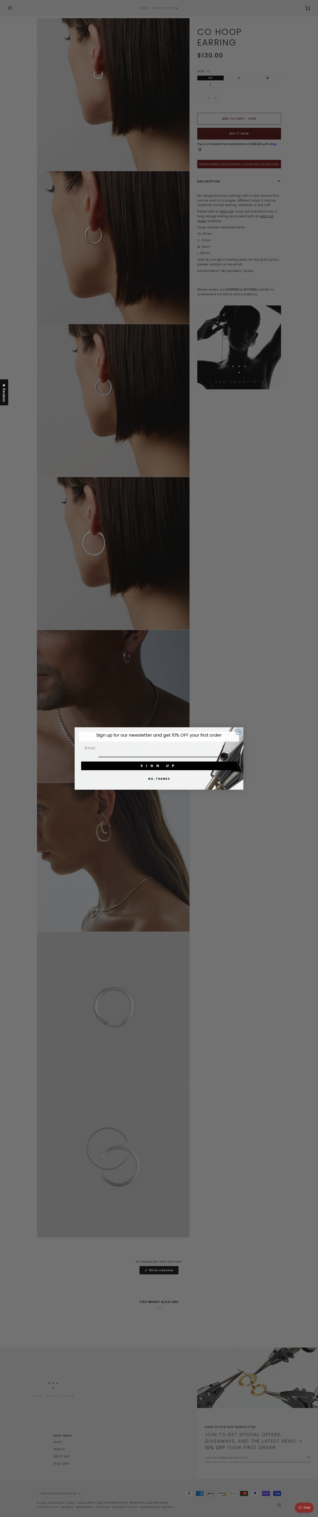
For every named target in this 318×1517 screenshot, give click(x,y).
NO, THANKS (159, 779)
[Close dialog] (238, 732)
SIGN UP (159, 765)
